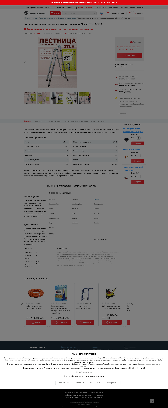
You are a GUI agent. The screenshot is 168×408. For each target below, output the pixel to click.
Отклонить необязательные (88, 383)
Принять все (64, 383)
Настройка (111, 383)
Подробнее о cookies (84, 372)
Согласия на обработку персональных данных (46, 360)
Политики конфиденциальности (16, 360)
